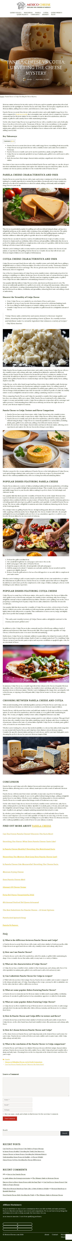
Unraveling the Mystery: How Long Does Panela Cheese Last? (30, 857)
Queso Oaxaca (15, 13)
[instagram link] (17, 1224)
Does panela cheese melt (14, 880)
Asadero (45, 14)
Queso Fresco (56, 13)
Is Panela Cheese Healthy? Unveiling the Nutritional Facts (29, 849)
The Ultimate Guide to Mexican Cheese (45, 1178)
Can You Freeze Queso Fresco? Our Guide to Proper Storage (23, 1149)
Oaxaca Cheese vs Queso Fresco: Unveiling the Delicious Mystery (25, 1154)
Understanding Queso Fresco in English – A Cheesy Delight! (23, 1157)
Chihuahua (35, 14)
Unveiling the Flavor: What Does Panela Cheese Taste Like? (29, 842)
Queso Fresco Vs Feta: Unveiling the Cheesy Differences (22, 1160)
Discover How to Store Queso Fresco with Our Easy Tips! (22, 1182)
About (47, 1235)
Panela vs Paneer (11, 925)
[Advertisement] (36, 45)
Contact (55, 1235)
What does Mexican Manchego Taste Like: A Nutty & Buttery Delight (26, 1188)
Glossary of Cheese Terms (14, 887)
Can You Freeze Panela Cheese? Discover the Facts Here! (28, 834)
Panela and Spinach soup (14, 918)
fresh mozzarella (21, 114)
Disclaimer (65, 1237)
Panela (38, 13)
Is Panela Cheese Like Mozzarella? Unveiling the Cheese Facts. (31, 864)
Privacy (63, 1235)
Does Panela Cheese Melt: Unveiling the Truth (18, 1195)
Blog (53, 14)
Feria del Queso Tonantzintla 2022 (18, 895)
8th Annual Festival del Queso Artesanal (21, 902)
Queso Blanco (22, 14)
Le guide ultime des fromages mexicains (16, 1178)
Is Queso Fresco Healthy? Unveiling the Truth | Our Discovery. (23, 1151)
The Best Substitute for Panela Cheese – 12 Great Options (28, 910)
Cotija (45, 13)
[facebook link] (17, 1229)
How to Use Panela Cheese (16, 1174)
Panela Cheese (41, 826)
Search (5, 1130)
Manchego (28, 13)
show (12, 141)
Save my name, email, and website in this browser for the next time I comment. (31, 1114)
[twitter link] (17, 1226)
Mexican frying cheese (13, 872)
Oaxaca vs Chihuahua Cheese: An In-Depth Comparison (23, 1062)
